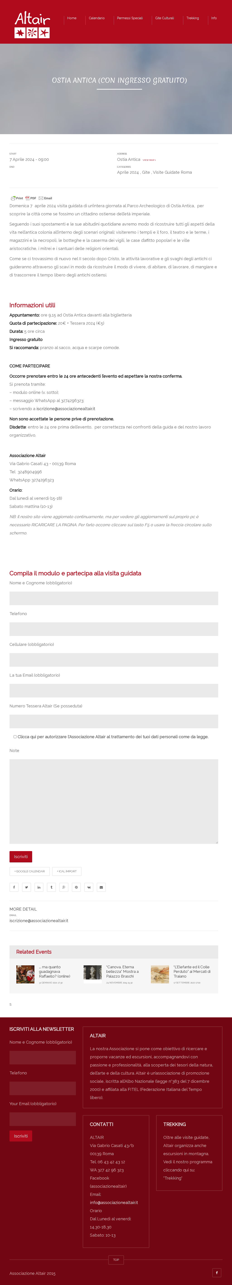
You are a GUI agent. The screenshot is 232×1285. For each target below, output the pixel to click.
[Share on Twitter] (26, 887)
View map (148, 160)
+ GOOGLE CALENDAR (29, 871)
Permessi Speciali (130, 18)
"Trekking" (172, 1178)
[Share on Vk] (88, 887)
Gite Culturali (164, 18)
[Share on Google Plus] (63, 887)
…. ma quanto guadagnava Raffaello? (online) (54, 971)
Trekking (192, 18)
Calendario (97, 18)
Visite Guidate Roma (172, 172)
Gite (146, 172)
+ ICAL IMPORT (67, 871)
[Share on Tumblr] (51, 887)
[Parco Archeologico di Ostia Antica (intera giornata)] (32, 26)
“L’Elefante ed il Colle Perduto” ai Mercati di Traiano (192, 971)
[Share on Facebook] (14, 887)
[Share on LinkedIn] (39, 887)
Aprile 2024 (128, 172)
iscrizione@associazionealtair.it (65, 408)
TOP (116, 1259)
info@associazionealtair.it (114, 1202)
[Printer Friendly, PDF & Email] (31, 197)
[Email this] (101, 887)
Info (214, 18)
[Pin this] (76, 887)
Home (71, 18)
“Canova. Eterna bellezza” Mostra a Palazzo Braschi (122, 971)
